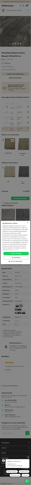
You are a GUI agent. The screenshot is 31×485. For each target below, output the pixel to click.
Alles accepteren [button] (16, 253)
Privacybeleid (15, 249)
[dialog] (15, 242)
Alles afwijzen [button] (16, 257)
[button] (15, 261)
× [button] (27, 222)
